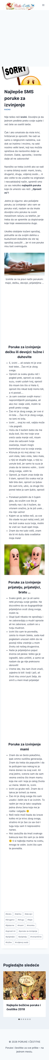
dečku (18, 914)
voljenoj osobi (21, 942)
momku (31, 925)
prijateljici (10, 937)
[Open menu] (43, 5)
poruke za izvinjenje (28, 931)
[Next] (41, 994)
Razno (7, 109)
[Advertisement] (24, 36)
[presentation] (24, 985)
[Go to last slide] (7, 994)
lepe (29, 920)
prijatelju (22, 937)
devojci (28, 914)
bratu (8, 914)
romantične (36, 937)
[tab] (19, 1019)
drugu (21, 920)
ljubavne (10, 925)
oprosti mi (10, 931)
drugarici (10, 920)
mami (21, 925)
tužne (9, 942)
